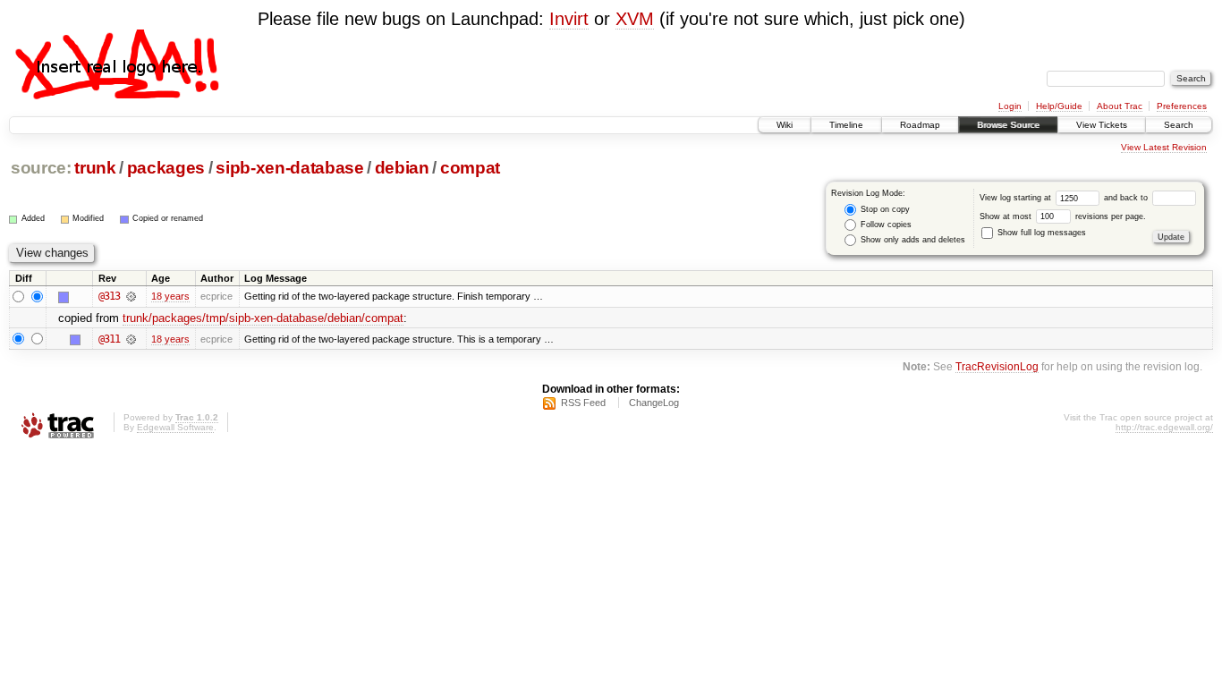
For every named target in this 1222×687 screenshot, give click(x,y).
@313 (109, 296)
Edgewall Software (175, 427)
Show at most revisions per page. (1063, 216)
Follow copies (885, 224)
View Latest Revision (1164, 147)
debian (402, 167)
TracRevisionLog (997, 366)
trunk (94, 167)
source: (41, 167)
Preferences (1182, 106)
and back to (1127, 197)
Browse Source (1008, 125)
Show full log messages (1040, 232)
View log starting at (1017, 197)
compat (470, 167)
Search (1178, 125)
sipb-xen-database (289, 167)
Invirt (569, 19)
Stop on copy (884, 209)
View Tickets (1101, 125)
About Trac (1119, 106)
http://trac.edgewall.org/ (1164, 427)
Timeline (846, 125)
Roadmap (920, 125)
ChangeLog (654, 402)
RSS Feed (583, 402)
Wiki (784, 125)
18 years (170, 296)
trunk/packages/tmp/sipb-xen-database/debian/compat (263, 318)
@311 (109, 339)
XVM (634, 19)
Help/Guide (1059, 106)
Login (1010, 106)
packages (166, 167)
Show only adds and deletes (911, 239)
